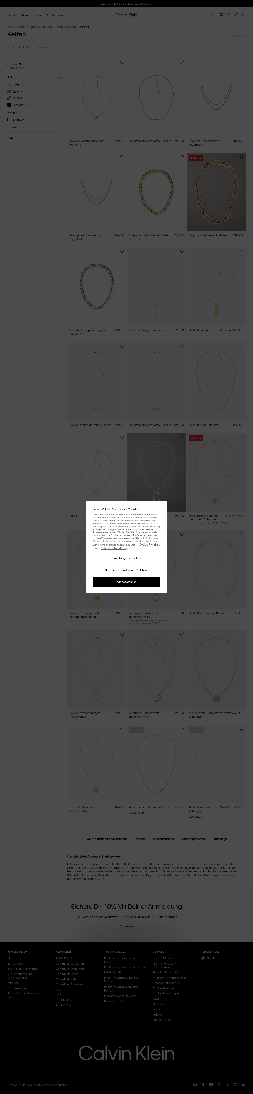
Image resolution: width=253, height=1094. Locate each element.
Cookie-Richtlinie (149, 544)
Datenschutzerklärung (114, 548)
